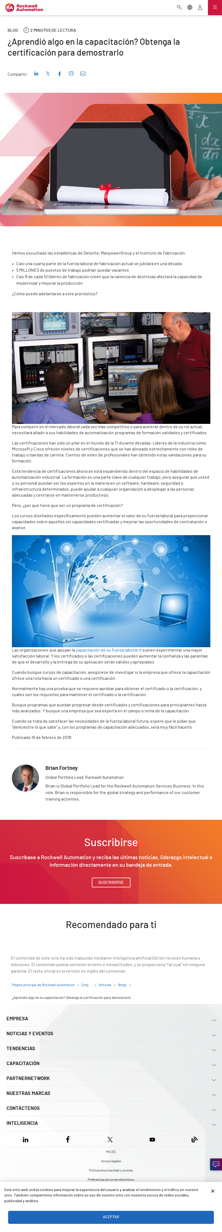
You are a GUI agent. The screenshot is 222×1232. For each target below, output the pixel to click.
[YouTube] (152, 1138)
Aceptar (111, 1217)
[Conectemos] (216, 1164)
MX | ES (111, 1152)
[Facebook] (68, 1138)
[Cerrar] (212, 1191)
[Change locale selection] (189, 8)
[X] (110, 1138)
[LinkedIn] (26, 1138)
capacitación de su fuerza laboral (107, 650)
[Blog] (194, 1138)
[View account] (200, 8)
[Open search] (179, 8)
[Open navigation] (215, 7)
